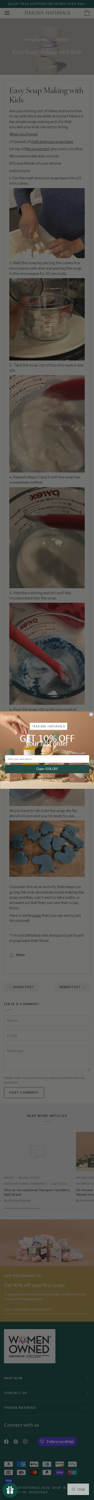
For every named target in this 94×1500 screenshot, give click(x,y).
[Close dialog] (91, 714)
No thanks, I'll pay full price (47, 778)
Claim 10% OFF (47, 769)
